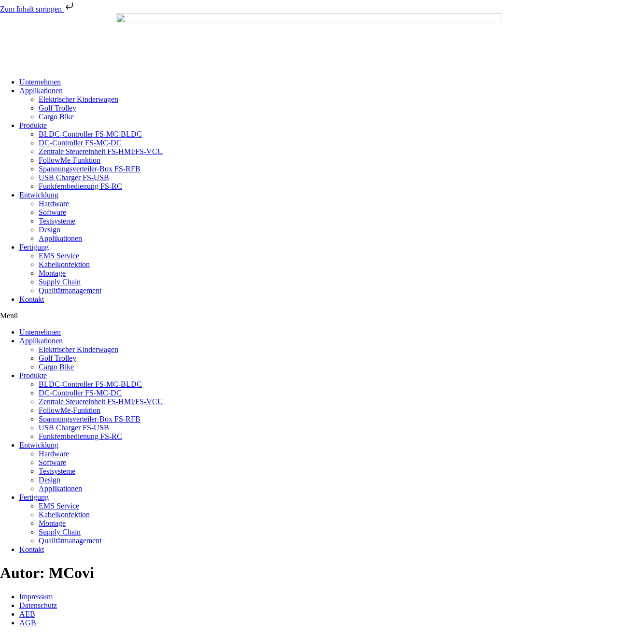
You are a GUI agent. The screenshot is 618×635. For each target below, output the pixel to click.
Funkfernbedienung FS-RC (80, 186)
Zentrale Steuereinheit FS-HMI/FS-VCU (101, 151)
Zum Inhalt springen (32, 9)
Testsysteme (57, 221)
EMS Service (59, 256)
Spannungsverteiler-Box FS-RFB (89, 169)
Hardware (54, 203)
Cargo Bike (56, 117)
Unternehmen (40, 82)
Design (49, 230)
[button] (309, 315)
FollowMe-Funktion (69, 160)
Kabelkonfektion (64, 264)
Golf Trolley (57, 108)
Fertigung (34, 247)
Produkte (33, 125)
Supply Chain (60, 282)
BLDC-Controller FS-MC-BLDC (90, 134)
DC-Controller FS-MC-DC (80, 143)
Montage (52, 273)
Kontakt (31, 299)
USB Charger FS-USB (74, 177)
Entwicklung (38, 195)
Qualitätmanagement (70, 290)
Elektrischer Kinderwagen (78, 99)
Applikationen (41, 90)
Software (52, 212)
